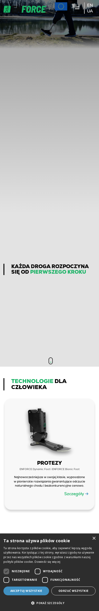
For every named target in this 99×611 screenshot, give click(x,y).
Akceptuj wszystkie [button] (26, 591)
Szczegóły (74, 493)
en (90, 5)
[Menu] (75, 7)
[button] (49, 603)
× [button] (94, 538)
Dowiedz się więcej (47, 562)
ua (90, 11)
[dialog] (49, 572)
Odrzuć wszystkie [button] (73, 591)
